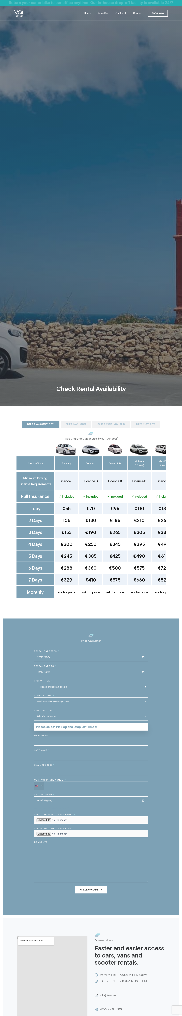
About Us (103, 13)
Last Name (41, 750)
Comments (40, 842)
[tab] (40, 424)
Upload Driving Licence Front (54, 815)
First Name (42, 735)
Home (87, 13)
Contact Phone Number (50, 783)
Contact (137, 13)
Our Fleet (120, 13)
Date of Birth (44, 795)
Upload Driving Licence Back (54, 828)
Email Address (44, 765)
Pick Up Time (43, 681)
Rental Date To (45, 666)
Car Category (44, 710)
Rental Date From (46, 651)
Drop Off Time (44, 696)
